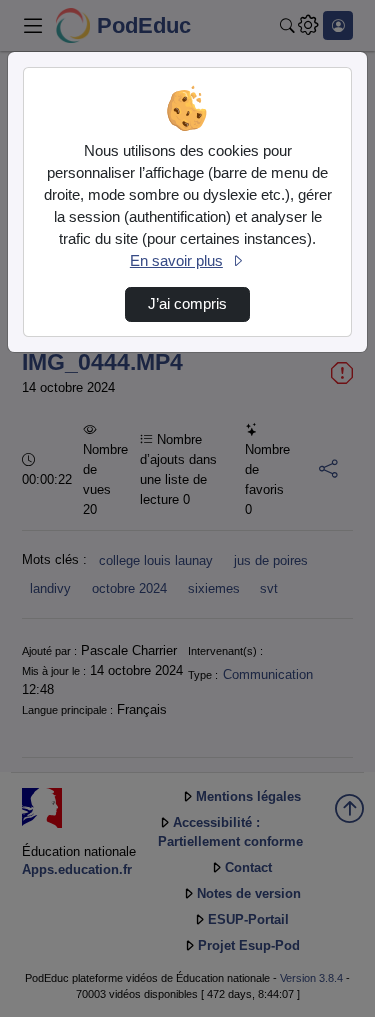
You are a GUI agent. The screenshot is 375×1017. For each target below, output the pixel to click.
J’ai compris (187, 304)
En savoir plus (176, 261)
